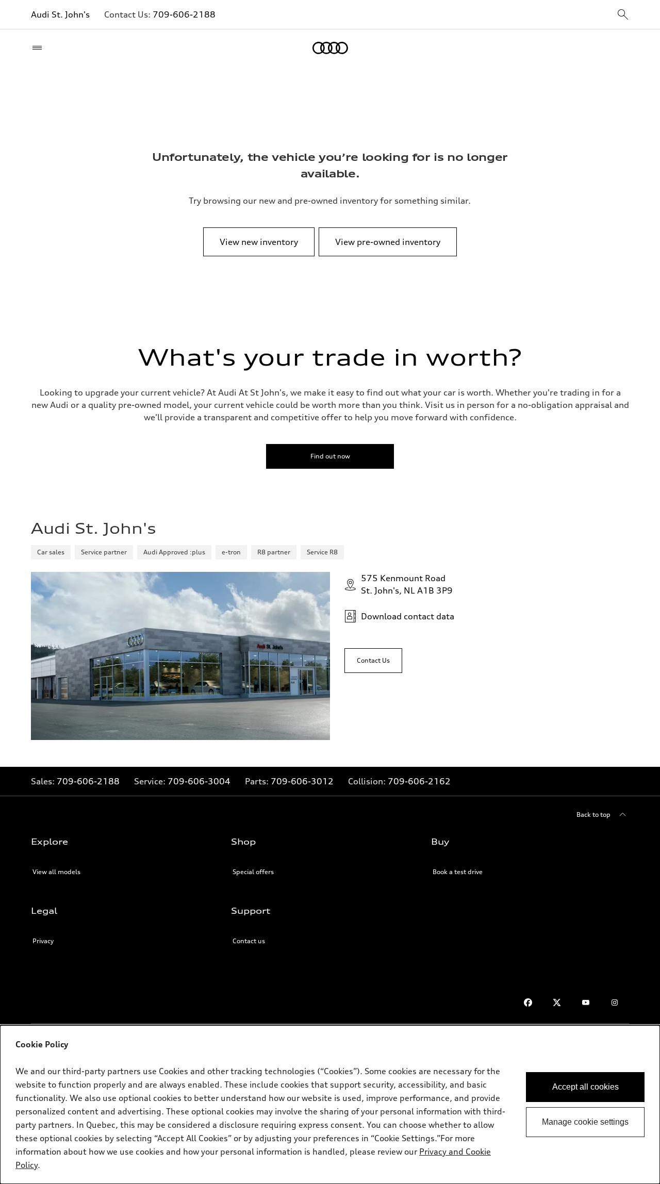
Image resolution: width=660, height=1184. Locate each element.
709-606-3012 (302, 781)
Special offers (253, 872)
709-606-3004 (199, 781)
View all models (56, 872)
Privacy (43, 941)
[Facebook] (528, 1002)
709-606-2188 (184, 14)
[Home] (330, 48)
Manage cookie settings (585, 1121)
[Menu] (39, 48)
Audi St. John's (60, 14)
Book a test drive (458, 872)
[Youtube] (585, 1002)
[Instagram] (614, 1002)
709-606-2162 (419, 781)
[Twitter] (556, 1002)
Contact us (249, 941)
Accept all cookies (585, 1086)
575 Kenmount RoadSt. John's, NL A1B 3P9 (407, 584)
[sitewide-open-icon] (623, 15)
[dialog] (330, 1104)
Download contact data (407, 616)
